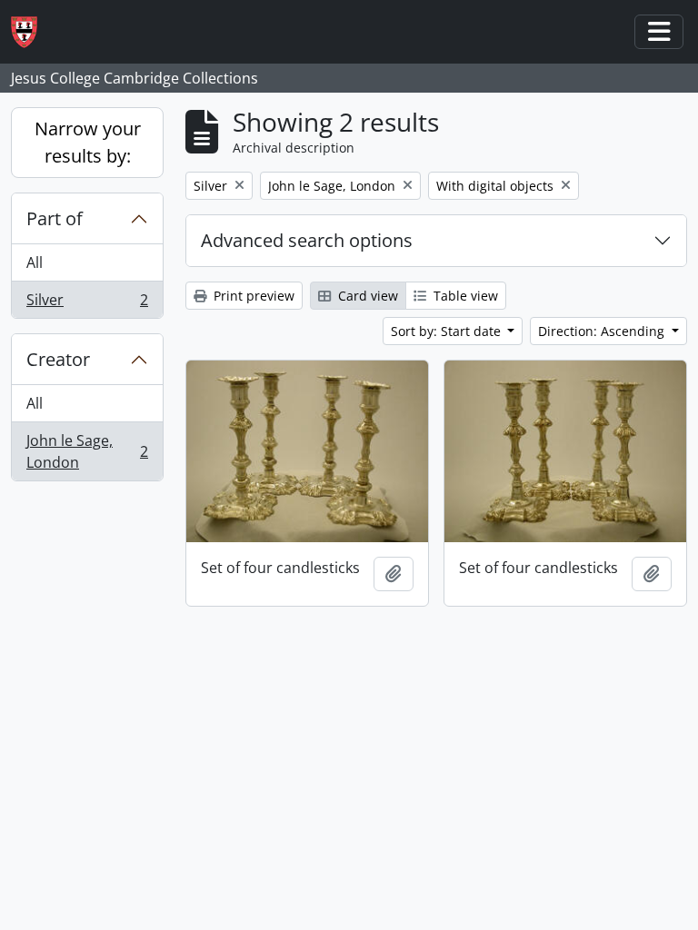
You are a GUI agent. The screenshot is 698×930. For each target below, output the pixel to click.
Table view (464, 295)
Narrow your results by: (88, 142)
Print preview (252, 295)
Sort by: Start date (447, 331)
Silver (86, 304)
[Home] (31, 32)
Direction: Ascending (603, 331)
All (34, 262)
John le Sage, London (86, 451)
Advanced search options (307, 240)
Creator (58, 359)
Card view (366, 295)
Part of (54, 218)
